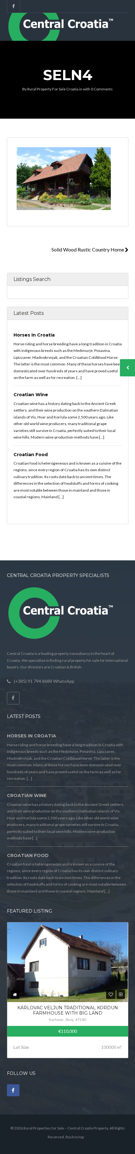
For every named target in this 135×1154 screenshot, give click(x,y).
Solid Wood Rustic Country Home (88, 249)
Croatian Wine (31, 394)
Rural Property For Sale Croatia (52, 89)
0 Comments (102, 89)
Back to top (75, 1137)
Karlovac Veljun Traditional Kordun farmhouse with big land (67, 1010)
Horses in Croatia (34, 335)
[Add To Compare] (120, 994)
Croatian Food (31, 454)
